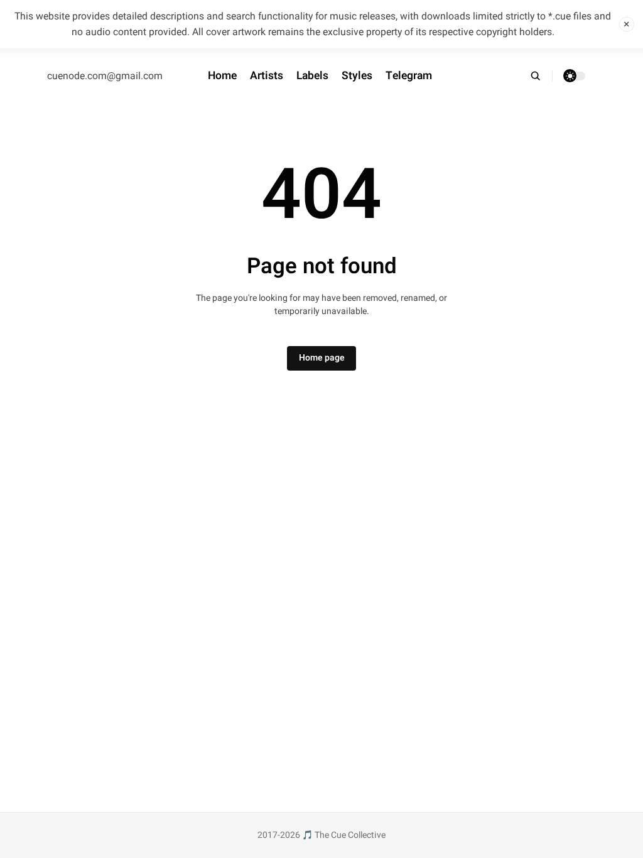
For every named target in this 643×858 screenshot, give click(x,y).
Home (222, 76)
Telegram (409, 76)
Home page (322, 357)
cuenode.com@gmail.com (105, 76)
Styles (357, 76)
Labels (312, 76)
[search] (541, 76)
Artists (266, 76)
